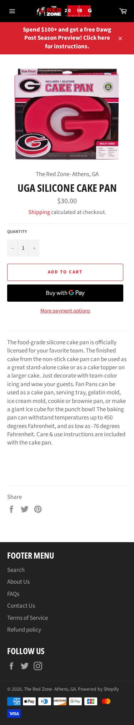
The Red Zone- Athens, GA (50, 689)
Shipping (39, 212)
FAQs (13, 594)
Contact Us (21, 606)
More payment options (65, 311)
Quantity (17, 232)
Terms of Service (27, 618)
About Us (18, 582)
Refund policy (24, 630)
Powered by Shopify (98, 689)
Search (16, 570)
